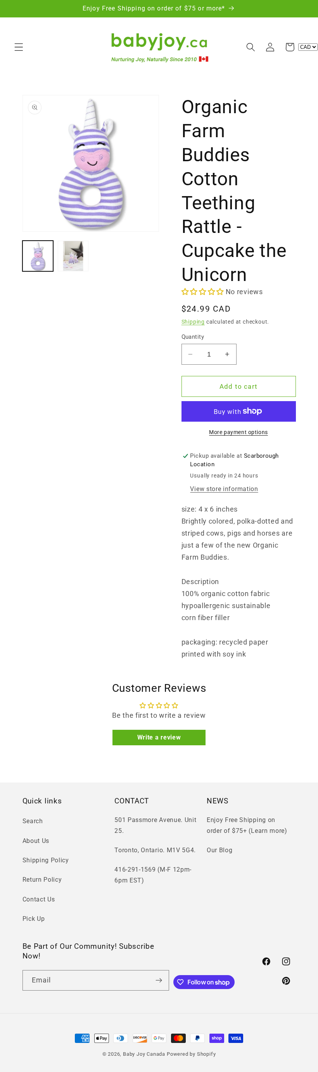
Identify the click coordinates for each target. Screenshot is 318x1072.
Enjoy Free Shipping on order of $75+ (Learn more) (247, 825)
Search (32, 821)
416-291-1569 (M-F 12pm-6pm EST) (153, 875)
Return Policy (42, 879)
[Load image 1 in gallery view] (38, 256)
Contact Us (38, 899)
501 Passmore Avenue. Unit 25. (155, 825)
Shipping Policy (45, 860)
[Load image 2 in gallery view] (73, 256)
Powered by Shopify (191, 1054)
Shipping (193, 322)
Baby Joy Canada (144, 1054)
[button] (19, 47)
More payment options (238, 432)
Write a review (159, 737)
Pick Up (33, 918)
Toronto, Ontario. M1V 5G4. (155, 850)
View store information (224, 489)
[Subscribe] (159, 980)
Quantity (192, 336)
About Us (36, 841)
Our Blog (220, 850)
